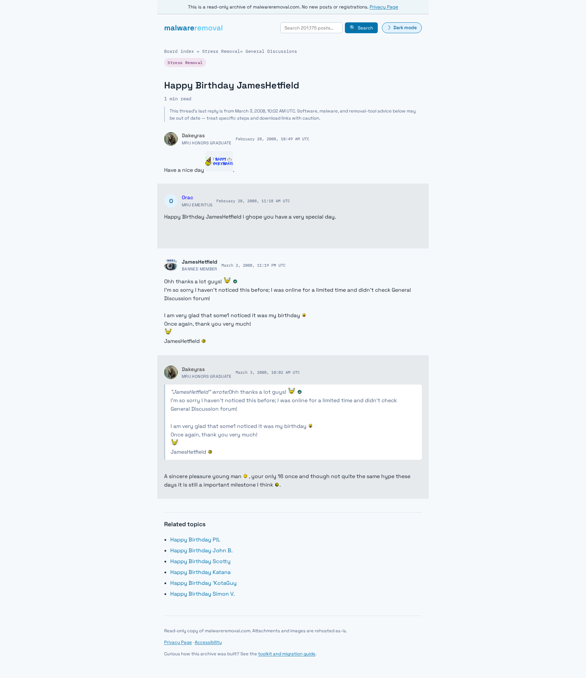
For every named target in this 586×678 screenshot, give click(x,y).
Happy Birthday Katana (200, 572)
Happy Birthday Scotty (200, 561)
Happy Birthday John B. (201, 550)
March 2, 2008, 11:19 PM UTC (253, 265)
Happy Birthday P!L (195, 539)
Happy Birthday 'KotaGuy (203, 583)
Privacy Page (384, 7)
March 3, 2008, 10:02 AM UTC (268, 372)
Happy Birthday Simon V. (202, 593)
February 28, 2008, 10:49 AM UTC (272, 138)
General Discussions (271, 51)
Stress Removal (221, 51)
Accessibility (208, 642)
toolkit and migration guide (286, 654)
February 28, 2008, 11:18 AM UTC (253, 200)
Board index (179, 51)
